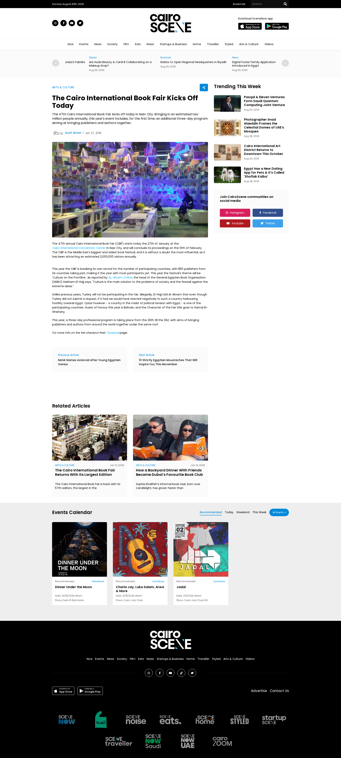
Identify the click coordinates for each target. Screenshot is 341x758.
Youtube (238, 223)
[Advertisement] (124, 387)
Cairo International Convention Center (79, 248)
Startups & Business (173, 44)
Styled (229, 44)
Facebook (113, 333)
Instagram (237, 213)
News (97, 44)
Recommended (211, 512)
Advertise (259, 690)
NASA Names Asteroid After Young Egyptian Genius (89, 362)
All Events (278, 512)
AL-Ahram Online (120, 277)
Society (112, 44)
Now (70, 44)
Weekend (242, 512)
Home (197, 44)
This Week (259, 512)
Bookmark (239, 4)
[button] (285, 63)
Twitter (270, 223)
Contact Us (279, 690)
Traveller (213, 44)
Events (83, 44)
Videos (269, 44)
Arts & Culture (249, 44)
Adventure (98, 581)
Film (126, 44)
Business (142, 57)
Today (229, 512)
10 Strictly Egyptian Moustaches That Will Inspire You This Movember (168, 362)
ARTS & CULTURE (63, 87)
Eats (138, 44)
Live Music (159, 581)
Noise (150, 44)
